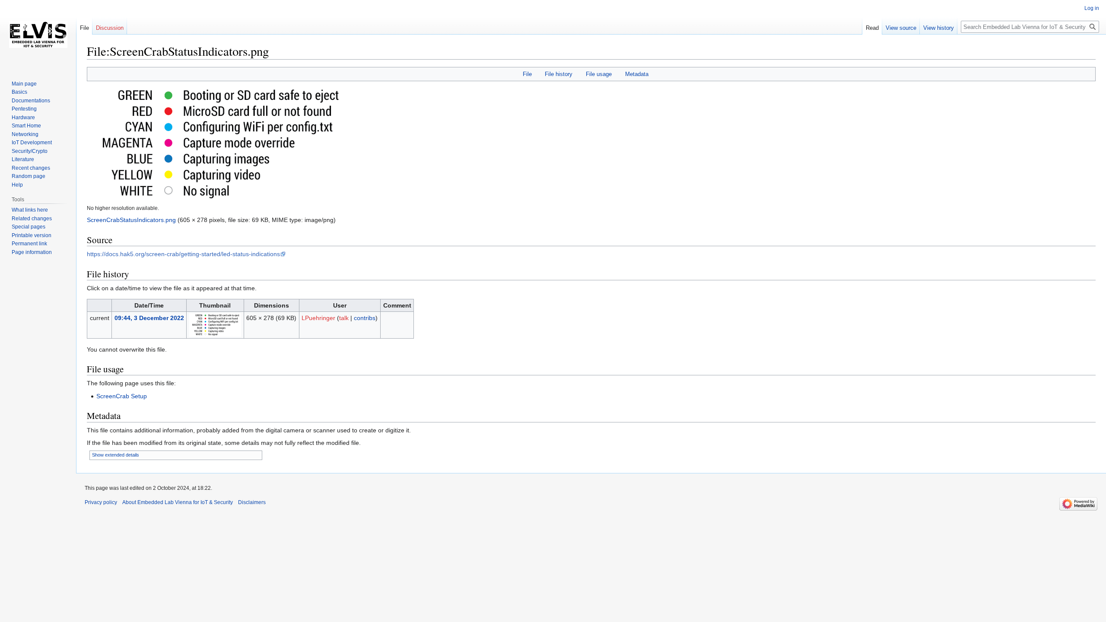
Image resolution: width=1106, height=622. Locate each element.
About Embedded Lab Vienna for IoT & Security (177, 502)
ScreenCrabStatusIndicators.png (131, 219)
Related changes (32, 219)
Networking (25, 134)
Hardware (23, 117)
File (527, 74)
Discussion (110, 28)
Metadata (636, 74)
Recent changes (31, 168)
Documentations (31, 101)
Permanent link (29, 244)
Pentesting (24, 109)
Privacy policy (101, 502)
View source (901, 28)
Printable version (31, 235)
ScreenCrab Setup (121, 396)
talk (344, 317)
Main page (24, 84)
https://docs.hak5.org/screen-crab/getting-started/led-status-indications (183, 254)
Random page (28, 176)
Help (17, 185)
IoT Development (32, 143)
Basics (19, 92)
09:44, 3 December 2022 (149, 317)
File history (558, 74)
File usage (599, 74)
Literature (23, 159)
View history (938, 28)
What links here (30, 210)
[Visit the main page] (38, 34)
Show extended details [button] (115, 454)
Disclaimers (252, 502)
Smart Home (26, 126)
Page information (32, 252)
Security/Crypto (30, 151)
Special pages (28, 227)
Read (872, 28)
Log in (1091, 8)
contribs (364, 317)
